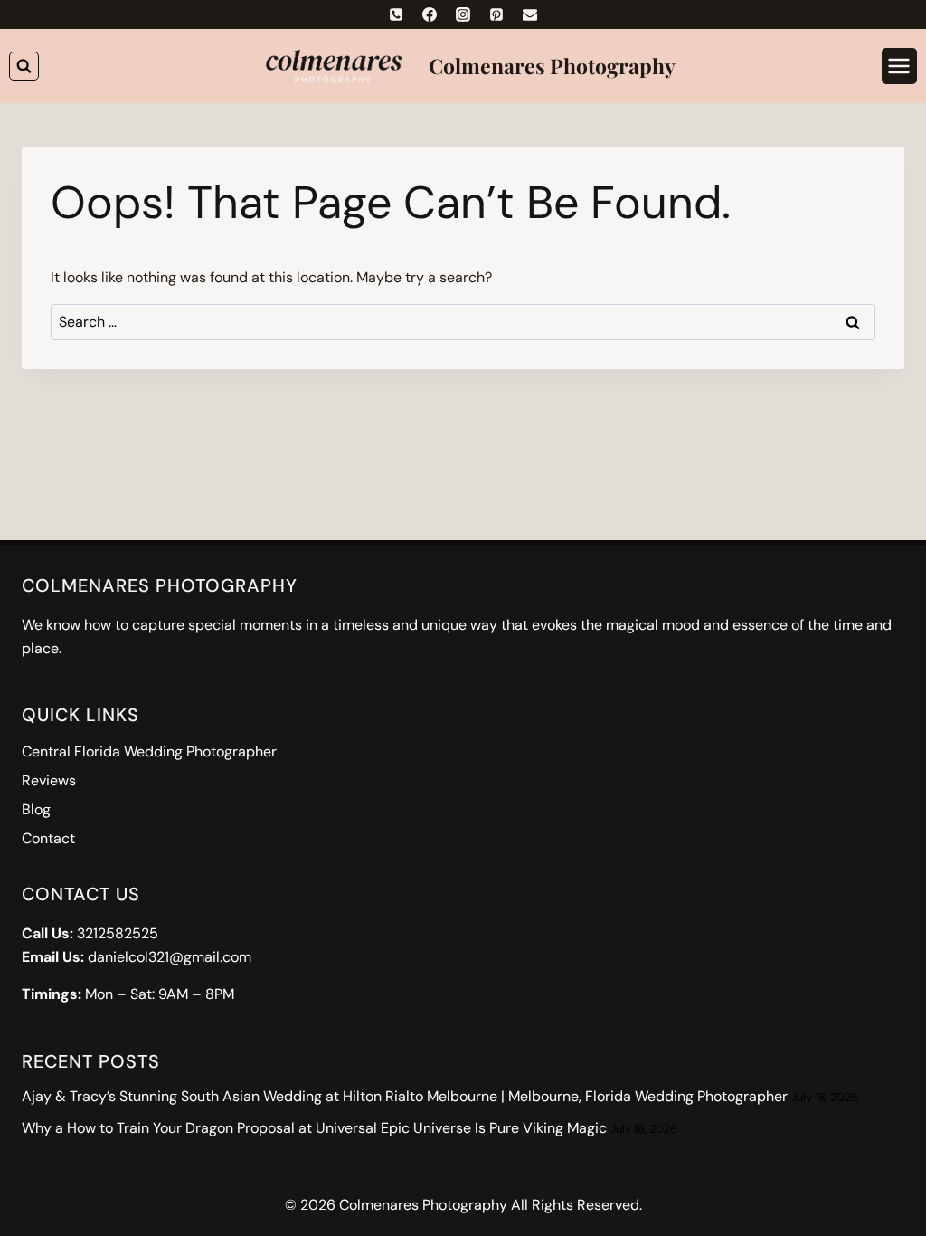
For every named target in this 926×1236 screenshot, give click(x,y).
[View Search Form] (24, 66)
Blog (36, 809)
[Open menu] (899, 65)
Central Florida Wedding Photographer (149, 751)
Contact (48, 838)
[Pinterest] (496, 14)
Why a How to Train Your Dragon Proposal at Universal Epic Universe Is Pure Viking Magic (314, 1127)
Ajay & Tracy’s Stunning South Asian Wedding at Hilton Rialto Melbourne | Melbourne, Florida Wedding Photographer (405, 1096)
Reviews (49, 780)
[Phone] (396, 14)
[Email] (529, 14)
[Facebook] (429, 14)
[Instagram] (463, 14)
